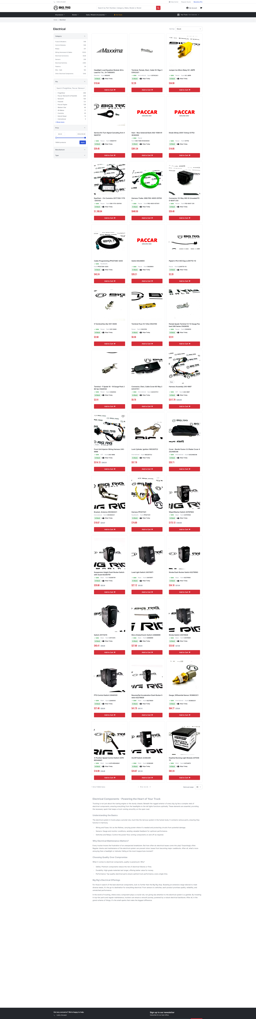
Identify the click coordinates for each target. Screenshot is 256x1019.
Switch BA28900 (138, 261)
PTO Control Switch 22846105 (105, 695)
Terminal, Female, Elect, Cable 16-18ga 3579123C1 (147, 71)
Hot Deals (119, 15)
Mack (177, 515)
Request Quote (186, 2)
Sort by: (172, 29)
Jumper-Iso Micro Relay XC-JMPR (182, 70)
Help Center (174, 2)
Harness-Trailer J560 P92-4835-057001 (147, 199)
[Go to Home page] (62, 8)
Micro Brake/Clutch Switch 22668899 (146, 635)
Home (55, 20)
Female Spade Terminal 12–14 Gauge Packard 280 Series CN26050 (184, 325)
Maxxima (96, 75)
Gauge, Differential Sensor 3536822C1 (183, 695)
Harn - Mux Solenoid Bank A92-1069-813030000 (147, 134)
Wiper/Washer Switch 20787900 (181, 512)
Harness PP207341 (139, 512)
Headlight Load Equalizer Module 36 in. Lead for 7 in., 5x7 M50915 (109, 71)
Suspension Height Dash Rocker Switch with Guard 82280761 (109, 573)
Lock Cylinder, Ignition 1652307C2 (145, 449)
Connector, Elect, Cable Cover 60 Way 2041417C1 (147, 388)
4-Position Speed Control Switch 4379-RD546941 (109, 759)
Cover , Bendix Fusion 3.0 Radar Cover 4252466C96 (184, 450)
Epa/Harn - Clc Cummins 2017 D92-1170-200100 (109, 199)
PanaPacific (104, 264)
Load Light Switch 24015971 (142, 572)
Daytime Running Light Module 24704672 (184, 759)
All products (59, 15)
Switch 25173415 (100, 635)
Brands (74, 15)
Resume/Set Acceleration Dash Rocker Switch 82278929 (147, 696)
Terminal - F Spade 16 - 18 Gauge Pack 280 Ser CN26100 (109, 388)
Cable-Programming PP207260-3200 (108, 261)
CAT (176, 392)
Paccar (177, 75)
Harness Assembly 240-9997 (180, 387)
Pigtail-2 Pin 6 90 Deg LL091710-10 (182, 261)
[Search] (158, 8)
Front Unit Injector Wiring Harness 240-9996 (109, 450)
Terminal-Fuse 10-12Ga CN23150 (144, 324)
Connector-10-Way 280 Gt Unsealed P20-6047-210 (184, 199)
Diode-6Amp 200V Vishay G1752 (181, 133)
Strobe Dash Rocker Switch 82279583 (183, 572)
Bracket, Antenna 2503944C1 (105, 512)
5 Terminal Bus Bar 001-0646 (105, 324)
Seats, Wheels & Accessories (95, 15)
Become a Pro (198, 2)
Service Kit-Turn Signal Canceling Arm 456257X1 (109, 134)
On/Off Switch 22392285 (141, 758)
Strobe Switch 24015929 (178, 635)
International (142, 75)
